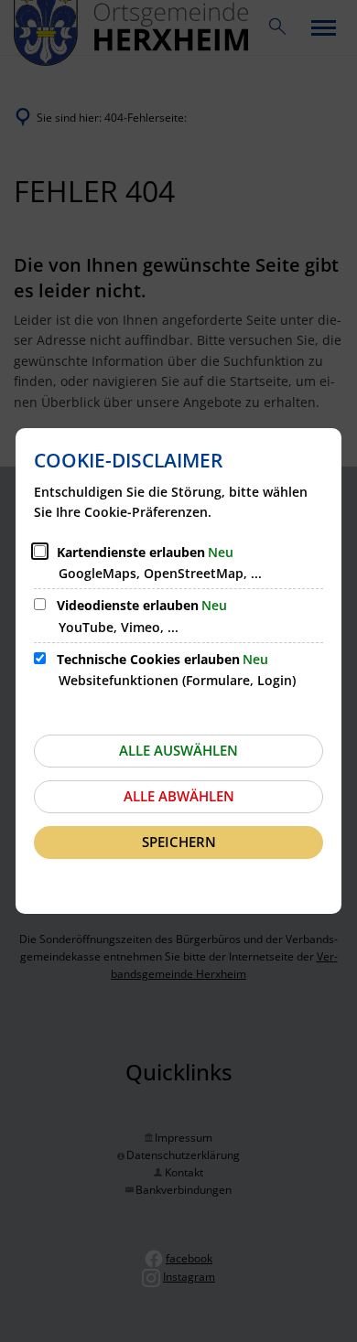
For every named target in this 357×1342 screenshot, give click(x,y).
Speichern (179, 841)
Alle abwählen (179, 796)
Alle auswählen (178, 750)
